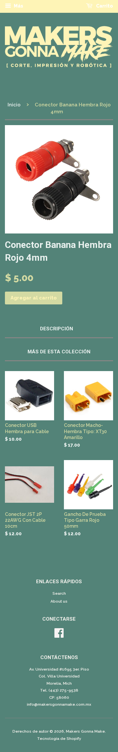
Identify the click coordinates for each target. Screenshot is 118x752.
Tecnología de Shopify (59, 738)
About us (59, 601)
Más (18, 6)
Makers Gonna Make (85, 731)
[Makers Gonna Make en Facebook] (59, 635)
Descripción (56, 329)
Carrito (104, 6)
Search (59, 593)
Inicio (14, 105)
